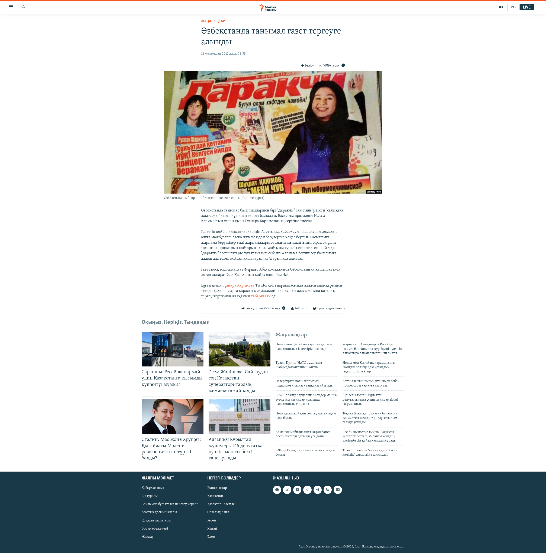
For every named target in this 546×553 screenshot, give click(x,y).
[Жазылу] (338, 490)
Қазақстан (215, 496)
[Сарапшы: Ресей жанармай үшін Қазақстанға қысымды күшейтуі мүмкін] (172, 349)
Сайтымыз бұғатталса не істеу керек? (170, 504)
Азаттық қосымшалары (159, 512)
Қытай (212, 528)
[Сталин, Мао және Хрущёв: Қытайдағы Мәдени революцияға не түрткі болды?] (172, 416)
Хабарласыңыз (153, 488)
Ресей (211, 520)
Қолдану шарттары (156, 520)
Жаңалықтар (217, 488)
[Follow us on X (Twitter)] (287, 490)
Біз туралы (150, 496)
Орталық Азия (218, 512)
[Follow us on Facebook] (277, 490)
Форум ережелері (155, 528)
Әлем (211, 537)
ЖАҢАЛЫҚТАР (213, 21)
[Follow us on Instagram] (307, 490)
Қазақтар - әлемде (221, 504)
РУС (514, 7)
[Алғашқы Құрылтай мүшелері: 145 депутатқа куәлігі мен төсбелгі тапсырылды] (239, 416)
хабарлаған (261, 296)
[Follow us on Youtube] (297, 490)
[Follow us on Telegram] (318, 490)
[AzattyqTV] (501, 7)
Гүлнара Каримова (238, 286)
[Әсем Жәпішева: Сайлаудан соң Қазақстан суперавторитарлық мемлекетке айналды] (239, 349)
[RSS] (328, 490)
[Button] (307, 65)
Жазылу (148, 537)
